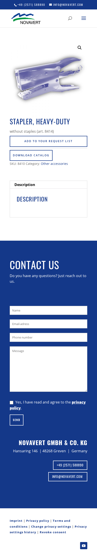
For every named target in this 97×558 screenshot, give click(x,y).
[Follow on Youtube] (83, 545)
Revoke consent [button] (53, 532)
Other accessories (54, 163)
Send (16, 420)
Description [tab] (24, 184)
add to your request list (48, 141)
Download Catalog (31, 155)
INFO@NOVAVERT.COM (67, 476)
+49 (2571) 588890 (31, 5)
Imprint (16, 521)
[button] (80, 48)
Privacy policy (37, 521)
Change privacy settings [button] (51, 526)
